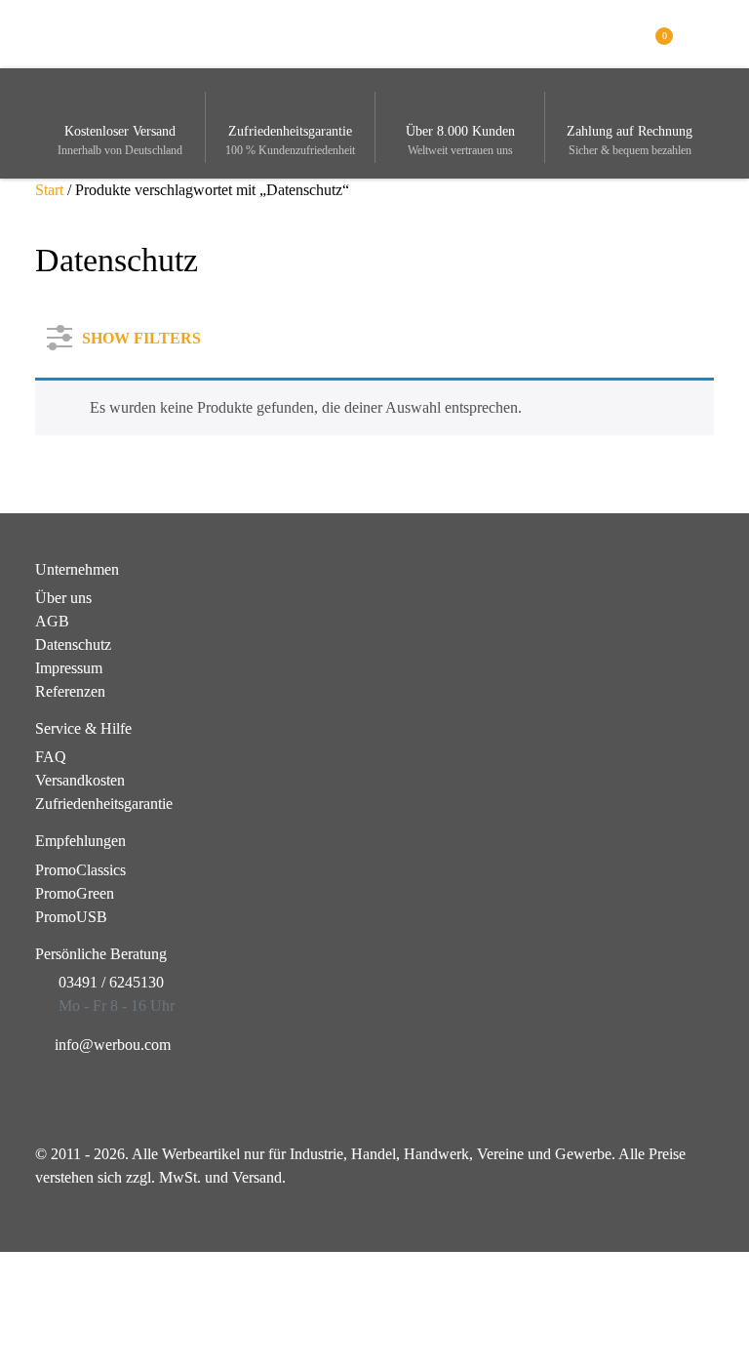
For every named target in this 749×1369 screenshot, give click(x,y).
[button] (703, 32)
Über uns (63, 597)
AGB (52, 621)
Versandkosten (80, 780)
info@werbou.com (113, 1044)
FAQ (50, 756)
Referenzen (70, 691)
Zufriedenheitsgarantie (104, 803)
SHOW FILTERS (141, 334)
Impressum (68, 668)
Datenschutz (73, 644)
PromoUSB (71, 916)
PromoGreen (74, 893)
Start (49, 189)
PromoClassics (80, 870)
